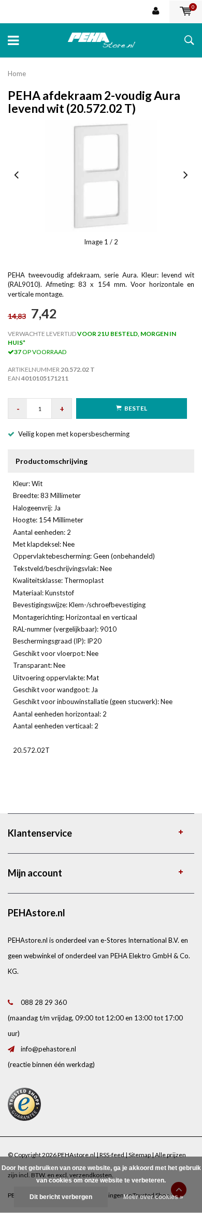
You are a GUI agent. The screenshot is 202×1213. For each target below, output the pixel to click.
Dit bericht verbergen (61, 1197)
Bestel (135, 408)
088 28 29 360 (44, 1002)
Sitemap (139, 1155)
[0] (186, 11)
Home (17, 73)
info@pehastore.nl (48, 1049)
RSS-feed (111, 1155)
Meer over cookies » (153, 1197)
